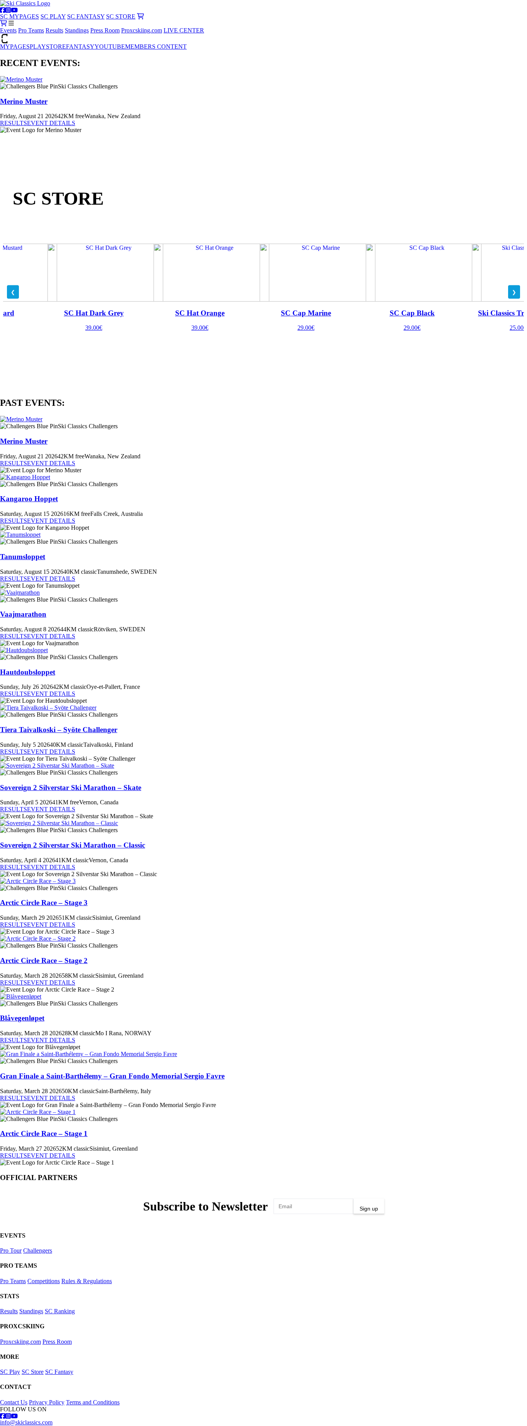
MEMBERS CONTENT (156, 46)
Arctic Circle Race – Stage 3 (44, 903)
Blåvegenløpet (22, 1018)
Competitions (43, 1281)
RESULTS (13, 123)
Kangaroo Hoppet (29, 499)
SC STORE (120, 16)
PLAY (38, 46)
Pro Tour (11, 1250)
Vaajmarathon (23, 614)
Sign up (369, 1209)
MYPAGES (15, 46)
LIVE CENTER (184, 30)
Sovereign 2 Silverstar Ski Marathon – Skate (70, 787)
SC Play (10, 1371)
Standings (77, 30)
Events (8, 30)
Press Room (105, 30)
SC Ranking (60, 1311)
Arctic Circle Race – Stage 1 (44, 1133)
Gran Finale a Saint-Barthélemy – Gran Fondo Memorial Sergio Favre (112, 1076)
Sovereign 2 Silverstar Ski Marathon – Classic (72, 845)
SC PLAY (53, 16)
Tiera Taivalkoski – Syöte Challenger (58, 730)
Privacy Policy (46, 1402)
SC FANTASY (86, 16)
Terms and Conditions (93, 1402)
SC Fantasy (59, 1371)
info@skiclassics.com (26, 1422)
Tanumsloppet (22, 557)
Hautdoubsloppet (27, 672)
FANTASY (80, 46)
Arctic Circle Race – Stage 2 (44, 960)
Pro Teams (31, 30)
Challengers (37, 1250)
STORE (56, 46)
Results (54, 30)
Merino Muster (23, 101)
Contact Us (13, 1402)
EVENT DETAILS (51, 123)
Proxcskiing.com (141, 30)
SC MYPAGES (19, 16)
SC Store (33, 1371)
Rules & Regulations (86, 1281)
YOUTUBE (110, 46)
